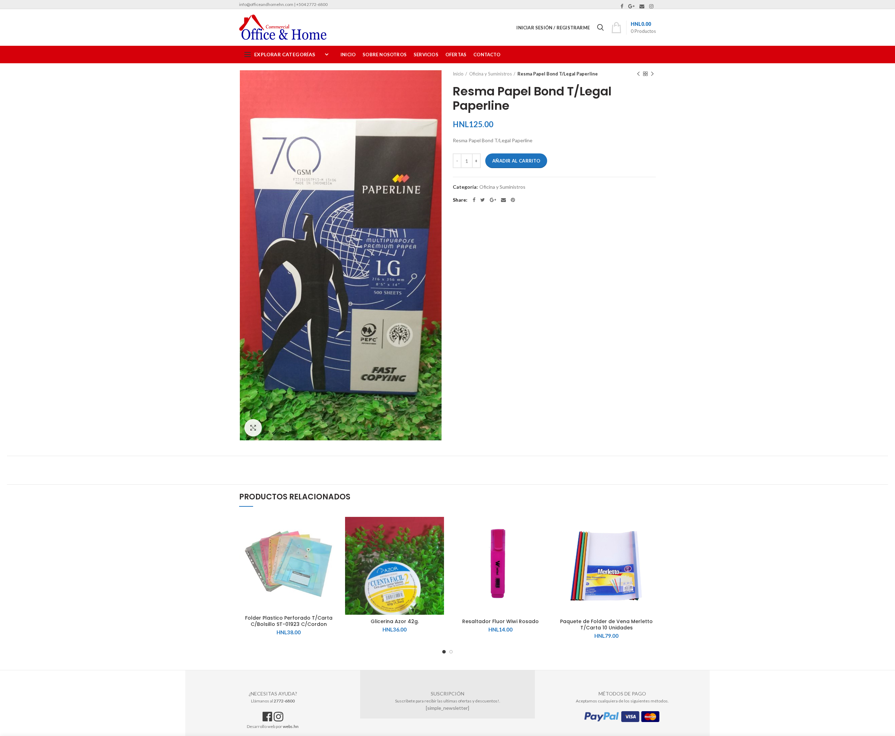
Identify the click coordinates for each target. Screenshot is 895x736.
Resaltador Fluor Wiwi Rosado (500, 621)
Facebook (622, 6)
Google (631, 6)
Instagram (651, 6)
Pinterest (512, 199)
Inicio (458, 74)
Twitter (482, 199)
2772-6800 (284, 700)
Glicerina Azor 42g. (395, 621)
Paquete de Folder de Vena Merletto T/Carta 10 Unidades (606, 624)
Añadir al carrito (516, 161)
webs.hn (291, 726)
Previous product (638, 73)
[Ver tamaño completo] (253, 427)
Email (642, 6)
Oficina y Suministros (490, 74)
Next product (652, 73)
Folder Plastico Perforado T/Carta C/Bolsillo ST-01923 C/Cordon (288, 621)
